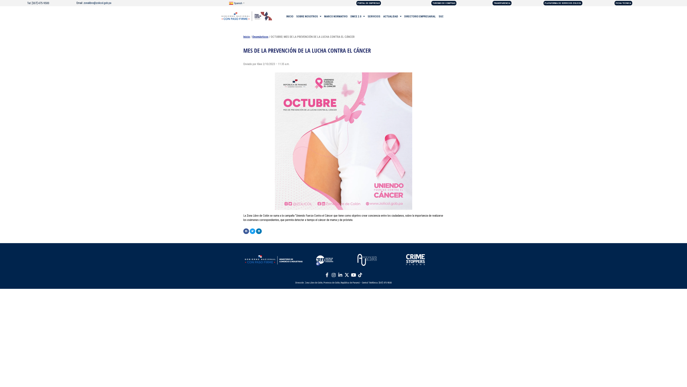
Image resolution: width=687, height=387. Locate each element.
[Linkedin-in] (340, 275)
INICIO (289, 16)
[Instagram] (333, 275)
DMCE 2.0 (355, 16)
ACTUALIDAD (390, 16)
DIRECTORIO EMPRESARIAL (420, 16)
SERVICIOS (374, 16)
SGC (441, 16)
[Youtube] (353, 275)
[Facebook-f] (327, 275)
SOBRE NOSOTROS (307, 16)
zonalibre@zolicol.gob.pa (97, 3)
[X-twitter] (347, 275)
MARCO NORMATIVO (336, 16)
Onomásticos (260, 37)
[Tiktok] (360, 275)
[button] (246, 231)
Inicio (246, 37)
